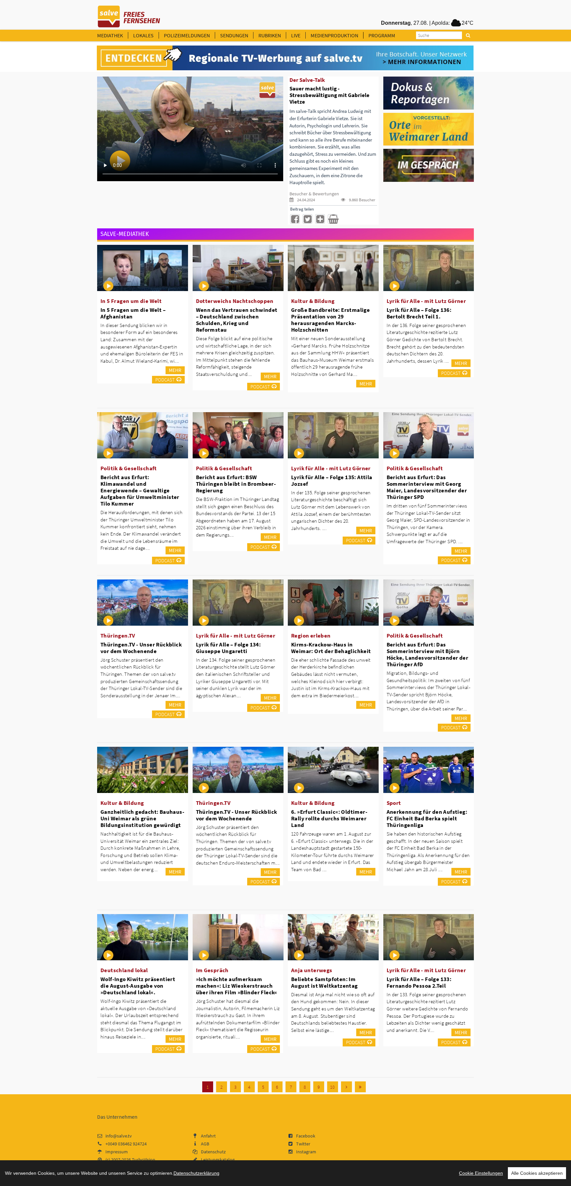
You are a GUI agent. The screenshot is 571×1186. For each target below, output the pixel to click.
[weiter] (346, 1086)
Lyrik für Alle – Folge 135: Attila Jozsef (331, 480)
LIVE (295, 35)
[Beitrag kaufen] (332, 219)
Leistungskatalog (218, 1160)
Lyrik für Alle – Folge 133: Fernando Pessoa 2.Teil (419, 982)
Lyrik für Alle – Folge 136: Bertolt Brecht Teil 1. (419, 313)
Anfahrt (208, 1136)
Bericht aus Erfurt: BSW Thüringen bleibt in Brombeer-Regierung (236, 484)
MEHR (175, 370)
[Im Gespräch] (428, 165)
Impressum (116, 1152)
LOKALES (143, 35)
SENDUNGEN (234, 35)
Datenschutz (213, 1152)
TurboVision (143, 1160)
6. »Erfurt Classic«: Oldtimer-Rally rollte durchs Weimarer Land (329, 818)
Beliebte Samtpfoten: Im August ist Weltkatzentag (324, 982)
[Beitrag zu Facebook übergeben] (295, 219)
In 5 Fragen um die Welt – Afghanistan (133, 313)
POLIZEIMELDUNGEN (187, 35)
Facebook (305, 1136)
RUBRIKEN (269, 35)
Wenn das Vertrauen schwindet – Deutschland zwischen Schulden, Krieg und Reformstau (237, 319)
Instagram (306, 1152)
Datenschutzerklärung (196, 1173)
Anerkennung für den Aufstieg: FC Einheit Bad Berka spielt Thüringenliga (427, 818)
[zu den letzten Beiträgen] (360, 1086)
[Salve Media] (285, 58)
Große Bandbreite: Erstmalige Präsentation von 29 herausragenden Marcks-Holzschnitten (330, 319)
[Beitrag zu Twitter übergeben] (307, 219)
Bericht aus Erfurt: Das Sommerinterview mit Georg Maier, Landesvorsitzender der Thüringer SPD (427, 487)
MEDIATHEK (110, 35)
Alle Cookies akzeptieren (537, 1173)
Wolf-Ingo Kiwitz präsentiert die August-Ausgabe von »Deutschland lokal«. (137, 985)
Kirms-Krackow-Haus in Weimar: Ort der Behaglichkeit (331, 648)
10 (332, 1087)
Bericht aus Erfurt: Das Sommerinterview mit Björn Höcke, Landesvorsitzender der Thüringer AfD (428, 654)
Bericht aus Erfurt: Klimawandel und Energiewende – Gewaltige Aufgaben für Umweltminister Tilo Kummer (139, 491)
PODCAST (165, 380)
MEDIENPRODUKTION (334, 35)
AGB (205, 1144)
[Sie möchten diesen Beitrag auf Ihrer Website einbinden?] (320, 219)
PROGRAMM (381, 35)
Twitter (303, 1144)
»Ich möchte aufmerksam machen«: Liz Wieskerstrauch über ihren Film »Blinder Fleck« (236, 985)
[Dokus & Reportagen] (428, 92)
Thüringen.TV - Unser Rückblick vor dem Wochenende (141, 648)
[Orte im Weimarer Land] (428, 129)
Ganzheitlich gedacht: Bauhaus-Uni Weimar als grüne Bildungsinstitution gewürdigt (142, 818)
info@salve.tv (118, 1136)
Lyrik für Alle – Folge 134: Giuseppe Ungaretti (228, 648)
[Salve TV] (129, 14)
